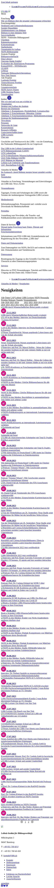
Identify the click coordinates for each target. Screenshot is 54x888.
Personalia (44, 298)
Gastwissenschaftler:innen (12, 132)
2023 (21, 302)
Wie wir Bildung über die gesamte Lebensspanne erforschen (26, 21)
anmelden (48, 7)
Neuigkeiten (6, 177)
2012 (22, 305)
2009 (36, 305)
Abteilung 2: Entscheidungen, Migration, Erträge (21, 113)
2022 (26, 302)
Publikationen (31, 7)
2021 (31, 302)
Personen (22, 7)
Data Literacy (6, 59)
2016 (3, 305)
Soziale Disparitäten (9, 28)
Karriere (40, 7)
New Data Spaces (8, 75)
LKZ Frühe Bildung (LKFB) (13, 158)
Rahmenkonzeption (9, 42)
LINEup (4, 71)
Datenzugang (6, 254)
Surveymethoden (8, 35)
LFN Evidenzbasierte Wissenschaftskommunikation (22, 155)
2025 (12, 302)
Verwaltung (6, 120)
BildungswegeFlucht (9, 56)
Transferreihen (7, 94)
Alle (3, 298)
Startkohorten (6, 47)
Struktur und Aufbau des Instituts (14, 106)
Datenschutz (11, 867)
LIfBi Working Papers (10, 92)
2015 (8, 305)
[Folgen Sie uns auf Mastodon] (7, 886)
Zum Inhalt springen (9, 2)
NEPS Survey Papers (10, 90)
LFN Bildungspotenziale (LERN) (15, 151)
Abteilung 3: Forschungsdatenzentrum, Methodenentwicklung (26, 116)
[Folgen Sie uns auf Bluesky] (4, 886)
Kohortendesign (7, 44)
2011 (27, 305)
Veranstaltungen (7, 188)
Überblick (5, 40)
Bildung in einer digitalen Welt (13, 33)
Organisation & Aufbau (10, 49)
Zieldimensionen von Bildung (13, 30)
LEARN (4, 68)
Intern (8, 869)
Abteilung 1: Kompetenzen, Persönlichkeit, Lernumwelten (25, 111)
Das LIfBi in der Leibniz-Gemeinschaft (17, 148)
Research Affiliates (9, 130)
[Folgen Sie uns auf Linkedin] (2, 886)
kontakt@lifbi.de (10, 856)
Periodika (5, 211)
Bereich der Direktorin (10, 109)
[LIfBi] (4, 11)
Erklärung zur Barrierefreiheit (18, 874)
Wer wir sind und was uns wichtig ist (16, 101)
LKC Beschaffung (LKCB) (12, 165)
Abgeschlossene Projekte (11, 82)
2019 (40, 302)
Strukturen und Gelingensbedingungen (17, 26)
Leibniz (18, 298)
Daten (7, 298)
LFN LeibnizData (8, 153)
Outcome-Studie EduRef (11, 61)
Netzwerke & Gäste (9, 125)
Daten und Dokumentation (12, 243)
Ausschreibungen (13, 879)
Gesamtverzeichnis (9, 87)
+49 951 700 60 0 (10, 847)
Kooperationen (7, 128)
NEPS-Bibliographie (9, 52)
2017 (50, 302)
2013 (17, 305)
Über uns (5, 137)
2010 (31, 305)
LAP (13, 298)
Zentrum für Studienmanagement (14, 118)
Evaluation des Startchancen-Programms (17, 63)
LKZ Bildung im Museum (12, 160)
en (53, 7)
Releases (12, 300)
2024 (17, 302)
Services (4, 266)
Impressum (10, 865)
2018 (45, 302)
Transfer (19, 300)
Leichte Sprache (13, 876)
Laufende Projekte (8, 80)
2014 (12, 305)
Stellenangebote (12, 862)
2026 (7, 302)
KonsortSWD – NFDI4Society (14, 66)
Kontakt (15, 7)
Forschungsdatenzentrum (11, 232)
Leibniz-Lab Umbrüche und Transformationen (20, 163)
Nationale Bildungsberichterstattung (16, 73)
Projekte (4, 300)
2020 (35, 302)
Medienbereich (7, 199)
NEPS (37, 298)
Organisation (6, 104)
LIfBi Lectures (7, 135)
